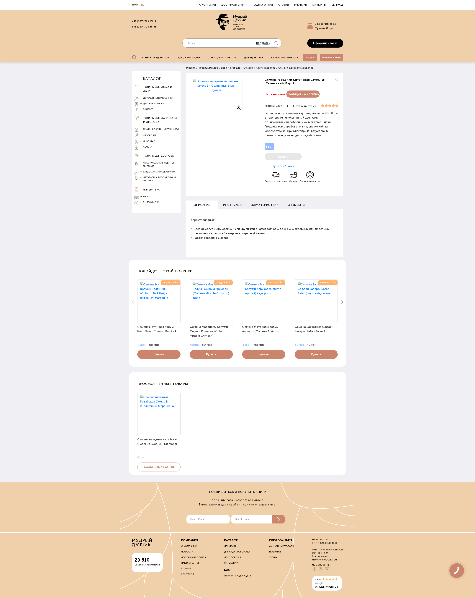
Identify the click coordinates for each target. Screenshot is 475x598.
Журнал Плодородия (237, 575)
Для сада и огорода (222, 57)
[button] (342, 301)
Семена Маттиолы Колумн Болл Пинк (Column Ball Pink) (157, 329)
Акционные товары (281, 546)
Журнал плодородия (155, 57)
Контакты (319, 4)
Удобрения (149, 135)
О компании (207, 4)
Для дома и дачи (189, 57)
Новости (187, 551)
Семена (248, 67)
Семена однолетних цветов (295, 67)
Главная (190, 67)
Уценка (273, 557)
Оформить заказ (325, 43)
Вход (339, 4)
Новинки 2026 (331, 57)
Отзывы (283, 4)
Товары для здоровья (159, 155)
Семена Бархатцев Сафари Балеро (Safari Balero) (314, 329)
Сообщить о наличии (303, 94)
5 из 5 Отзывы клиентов (326, 583)
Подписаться (278, 519)
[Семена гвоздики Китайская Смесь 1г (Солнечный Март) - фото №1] (217, 94)
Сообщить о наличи (159, 467)
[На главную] (134, 57)
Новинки (275, 551)
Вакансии (300, 4)
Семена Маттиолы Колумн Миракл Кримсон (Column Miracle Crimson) (209, 331)
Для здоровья (253, 57)
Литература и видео (284, 57)
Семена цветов (265, 67)
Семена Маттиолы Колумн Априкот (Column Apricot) (261, 329)
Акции (310, 57)
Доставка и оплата (234, 4)
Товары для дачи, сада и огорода (160, 120)
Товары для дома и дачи (157, 89)
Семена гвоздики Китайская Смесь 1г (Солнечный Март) (157, 442)
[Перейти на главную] (232, 22)
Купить (159, 354)
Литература (151, 189)
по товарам (263, 42)
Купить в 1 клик (283, 166)
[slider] (330, 106)
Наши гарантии (263, 4)
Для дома (230, 546)
